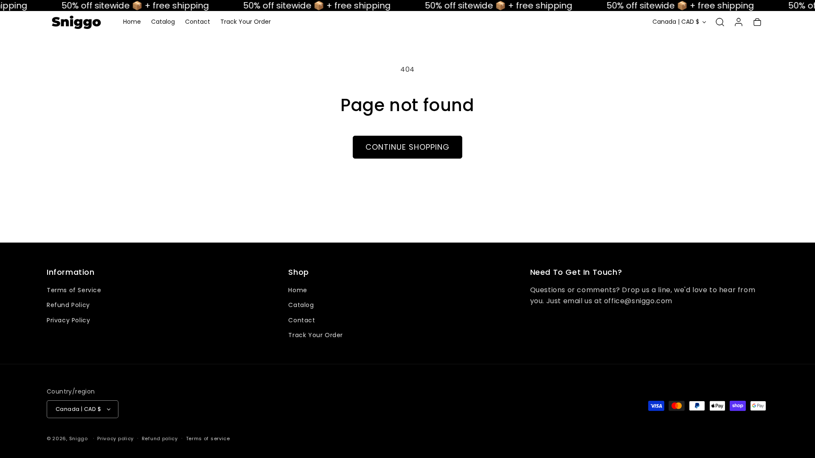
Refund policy (160, 438)
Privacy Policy (68, 320)
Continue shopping (407, 147)
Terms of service (208, 438)
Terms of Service (74, 290)
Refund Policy (68, 305)
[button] (720, 22)
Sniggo (78, 438)
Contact (301, 320)
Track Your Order (315, 335)
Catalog (301, 305)
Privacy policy (115, 438)
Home (297, 290)
